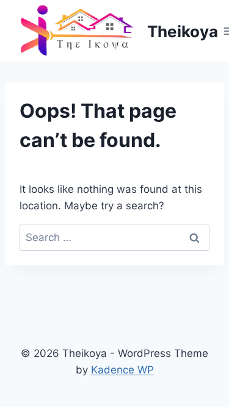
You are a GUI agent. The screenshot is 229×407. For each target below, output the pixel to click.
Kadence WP (122, 370)
